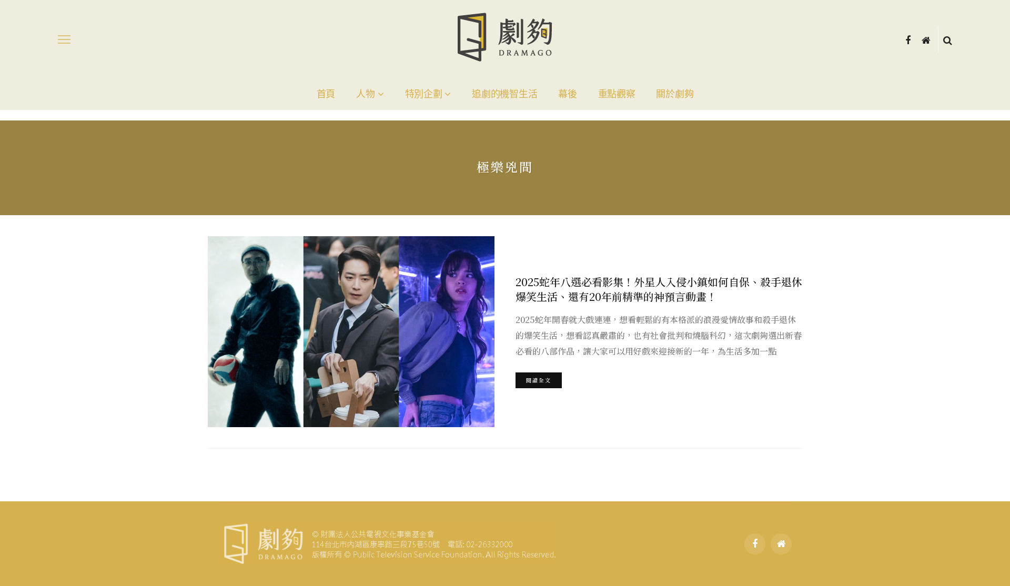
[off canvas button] (64, 39)
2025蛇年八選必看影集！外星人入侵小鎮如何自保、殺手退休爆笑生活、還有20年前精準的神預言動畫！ (659, 289)
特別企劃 (423, 94)
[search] (947, 39)
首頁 (326, 94)
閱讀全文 (538, 380)
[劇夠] (389, 542)
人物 (365, 94)
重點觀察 (616, 94)
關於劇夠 (674, 94)
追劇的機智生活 (504, 94)
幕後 (567, 94)
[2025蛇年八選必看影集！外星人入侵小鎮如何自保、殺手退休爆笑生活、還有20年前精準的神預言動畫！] (351, 331)
